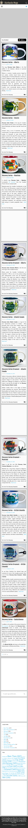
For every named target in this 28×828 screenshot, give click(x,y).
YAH (6, 777)
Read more (8, 90)
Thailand (14, 774)
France (20, 764)
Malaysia (12, 768)
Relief (5, 741)
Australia (4, 756)
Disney (19, 763)
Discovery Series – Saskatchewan (12, 619)
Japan (8, 768)
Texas (9, 774)
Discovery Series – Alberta (10, 62)
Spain (8, 773)
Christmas (10, 760)
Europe (10, 765)
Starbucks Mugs (11, 3)
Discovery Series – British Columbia (13, 510)
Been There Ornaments (9, 729)
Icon (5, 734)
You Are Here (7, 746)
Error (5, 764)
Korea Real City (7, 738)
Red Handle (14, 771)
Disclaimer (5, 824)
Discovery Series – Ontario (10, 118)
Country (7, 762)
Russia (4, 773)
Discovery (11, 94)
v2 (19, 776)
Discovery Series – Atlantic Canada (13, 317)
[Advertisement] (14, 23)
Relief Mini (6, 742)
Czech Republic (15, 761)
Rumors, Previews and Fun (9, 744)
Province (9, 771)
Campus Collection (8, 758)
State (21, 773)
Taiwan (5, 774)
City (19, 759)
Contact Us (14, 825)
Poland (4, 771)
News (5, 739)
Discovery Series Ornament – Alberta (14, 263)
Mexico (18, 768)
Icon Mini (6, 736)
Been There (6, 728)
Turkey (18, 774)
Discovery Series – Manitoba (11, 175)
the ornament (12, 182)
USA (13, 775)
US (6, 776)
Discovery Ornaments (13, 293)
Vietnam (23, 775)
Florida (15, 764)
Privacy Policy (11, 824)
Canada (16, 758)
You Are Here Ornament (9, 747)
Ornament (10, 769)
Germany (5, 766)
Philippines (20, 769)
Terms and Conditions (20, 824)
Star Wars (13, 773)
